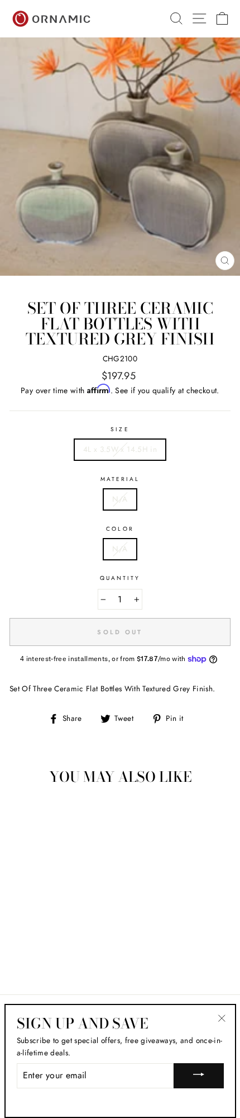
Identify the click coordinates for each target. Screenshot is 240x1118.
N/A (119, 498)
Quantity (120, 578)
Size (120, 429)
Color (119, 529)
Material (120, 479)
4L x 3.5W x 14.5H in (120, 449)
